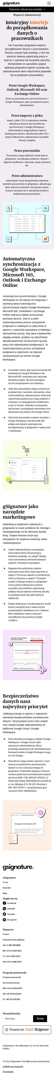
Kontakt (7, 888)
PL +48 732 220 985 (11, 999)
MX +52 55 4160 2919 (12, 988)
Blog (5, 893)
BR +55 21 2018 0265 (12, 950)
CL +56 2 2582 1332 (11, 956)
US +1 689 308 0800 (11, 945)
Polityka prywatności (13, 1066)
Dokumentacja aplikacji (13, 939)
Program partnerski (12, 977)
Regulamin (8, 1071)
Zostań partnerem (11, 983)
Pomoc (6, 934)
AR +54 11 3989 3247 (12, 962)
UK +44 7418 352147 (12, 994)
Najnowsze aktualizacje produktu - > (27, 9)
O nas (5, 882)
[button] (48, 3)
